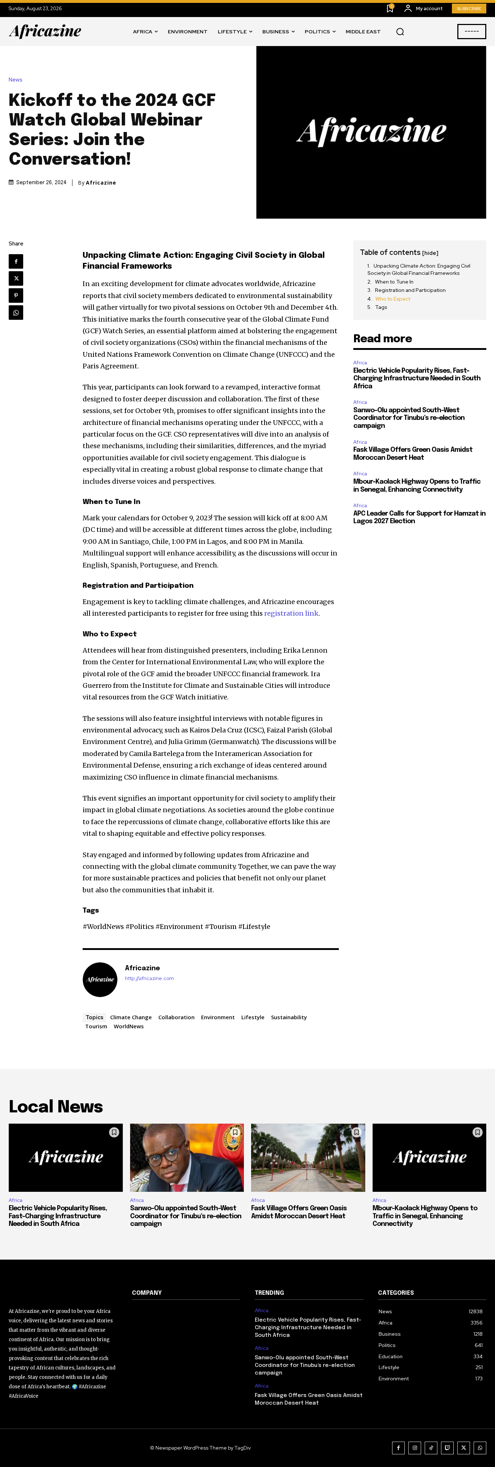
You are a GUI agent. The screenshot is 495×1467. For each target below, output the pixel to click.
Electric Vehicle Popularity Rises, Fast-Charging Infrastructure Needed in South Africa (417, 379)
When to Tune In (394, 281)
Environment (218, 1017)
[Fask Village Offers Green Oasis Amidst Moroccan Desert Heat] (308, 1158)
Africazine (101, 182)
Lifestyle (253, 1017)
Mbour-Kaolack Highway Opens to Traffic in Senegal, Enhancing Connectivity (425, 1216)
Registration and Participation (410, 290)
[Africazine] (100, 979)
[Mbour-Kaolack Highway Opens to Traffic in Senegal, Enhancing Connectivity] (430, 1158)
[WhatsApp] (16, 312)
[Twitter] (16, 278)
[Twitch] (447, 1448)
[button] (400, 31)
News (15, 80)
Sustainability (289, 1017)
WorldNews (129, 1026)
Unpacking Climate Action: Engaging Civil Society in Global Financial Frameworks (418, 269)
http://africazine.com (149, 978)
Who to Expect (392, 299)
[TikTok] (431, 1448)
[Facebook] (16, 261)
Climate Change (131, 1017)
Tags (381, 307)
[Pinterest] (16, 295)
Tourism (96, 1026)
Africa (360, 363)
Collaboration (176, 1017)
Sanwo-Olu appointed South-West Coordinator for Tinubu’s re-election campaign (409, 418)
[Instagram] (414, 1448)
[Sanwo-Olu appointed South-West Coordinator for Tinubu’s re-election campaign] (187, 1158)
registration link (291, 613)
